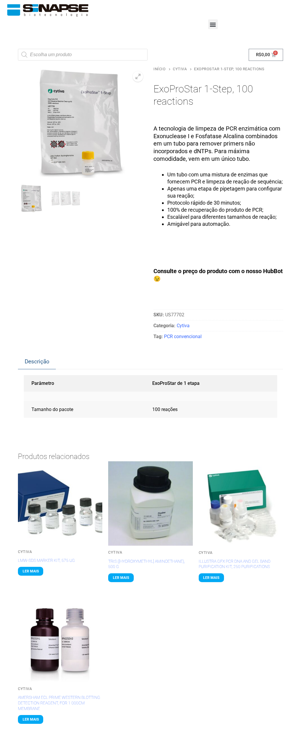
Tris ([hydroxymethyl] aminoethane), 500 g (146, 564)
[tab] (37, 361)
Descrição (37, 361)
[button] (213, 24)
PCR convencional (183, 336)
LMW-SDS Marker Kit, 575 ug (46, 560)
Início (159, 69)
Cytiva (180, 69)
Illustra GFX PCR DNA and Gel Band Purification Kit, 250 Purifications (234, 564)
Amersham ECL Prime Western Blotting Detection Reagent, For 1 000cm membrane (59, 703)
